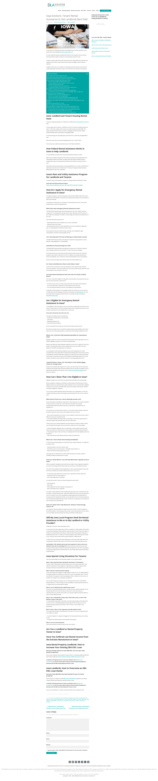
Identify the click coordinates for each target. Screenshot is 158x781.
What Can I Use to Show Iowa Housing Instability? (58, 96)
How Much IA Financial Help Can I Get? (55, 84)
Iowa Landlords (82, 699)
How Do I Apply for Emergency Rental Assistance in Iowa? (59, 80)
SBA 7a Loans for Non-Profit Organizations (101, 45)
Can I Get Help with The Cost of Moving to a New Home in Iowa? (61, 83)
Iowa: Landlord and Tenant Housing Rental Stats (57, 75)
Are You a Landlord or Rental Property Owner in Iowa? (58, 104)
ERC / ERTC (83, 10)
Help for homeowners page (76, 370)
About (93, 10)
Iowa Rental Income (74, 700)
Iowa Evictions (49, 699)
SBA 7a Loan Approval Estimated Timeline (101, 56)
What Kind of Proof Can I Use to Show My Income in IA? (59, 94)
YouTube (88, 762)
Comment (49, 717)
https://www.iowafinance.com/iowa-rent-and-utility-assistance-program (64, 185)
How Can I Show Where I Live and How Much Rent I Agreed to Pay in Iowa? (63, 97)
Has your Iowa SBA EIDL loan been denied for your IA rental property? (62, 112)
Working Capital (66, 10)
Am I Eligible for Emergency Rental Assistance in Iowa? (58, 88)
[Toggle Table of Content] (86, 74)
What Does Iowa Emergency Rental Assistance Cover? (59, 81)
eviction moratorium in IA (66, 52)
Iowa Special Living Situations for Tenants (55, 103)
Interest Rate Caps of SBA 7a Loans (100, 48)
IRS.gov (91, 769)
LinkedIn (79, 762)
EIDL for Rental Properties (67, 698)
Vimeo (82, 762)
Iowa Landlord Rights (59, 699)
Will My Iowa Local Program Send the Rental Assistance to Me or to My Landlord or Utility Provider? (65, 101)
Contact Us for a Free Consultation (91, 774)
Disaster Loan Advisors (59, 22)
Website (48, 744)
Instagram (76, 762)
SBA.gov (86, 769)
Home (59, 10)
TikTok (85, 762)
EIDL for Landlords (55, 698)
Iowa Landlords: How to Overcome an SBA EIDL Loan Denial (59, 110)
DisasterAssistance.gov (52, 295)
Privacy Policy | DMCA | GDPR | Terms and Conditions (71, 774)
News (97, 10)
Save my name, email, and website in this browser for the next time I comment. (67, 750)
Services (89, 10)
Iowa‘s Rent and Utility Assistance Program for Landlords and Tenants (61, 78)
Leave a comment (71, 22)
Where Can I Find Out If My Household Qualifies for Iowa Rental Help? (62, 90)
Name (48, 733)
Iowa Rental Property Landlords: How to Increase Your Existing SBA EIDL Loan (63, 107)
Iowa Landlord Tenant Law (71, 699)
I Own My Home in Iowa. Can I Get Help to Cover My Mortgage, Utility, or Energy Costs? (65, 91)
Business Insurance (75, 10)
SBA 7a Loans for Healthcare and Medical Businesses (101, 41)
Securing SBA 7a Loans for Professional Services (101, 52)
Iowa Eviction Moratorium (80, 698)
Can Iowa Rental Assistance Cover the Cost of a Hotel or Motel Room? (62, 87)
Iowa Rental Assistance (63, 700)
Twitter (70, 762)
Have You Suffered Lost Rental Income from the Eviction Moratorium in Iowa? (63, 106)
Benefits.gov (80, 292)
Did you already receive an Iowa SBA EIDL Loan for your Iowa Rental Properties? (64, 109)
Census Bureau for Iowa (82, 122)
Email (48, 739)
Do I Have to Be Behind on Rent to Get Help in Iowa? (58, 85)
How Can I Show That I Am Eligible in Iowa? (56, 93)
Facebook (73, 762)
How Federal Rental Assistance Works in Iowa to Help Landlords (60, 77)
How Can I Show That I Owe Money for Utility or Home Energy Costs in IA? (63, 98)
